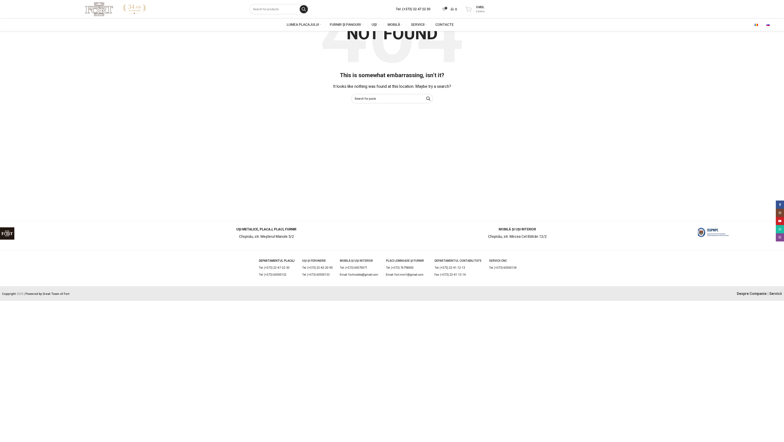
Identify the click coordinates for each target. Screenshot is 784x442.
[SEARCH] (304, 9)
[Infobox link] (70, 235)
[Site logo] (99, 9)
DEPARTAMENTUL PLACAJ (277, 260)
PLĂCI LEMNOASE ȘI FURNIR (405, 260)
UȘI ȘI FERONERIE (314, 260)
